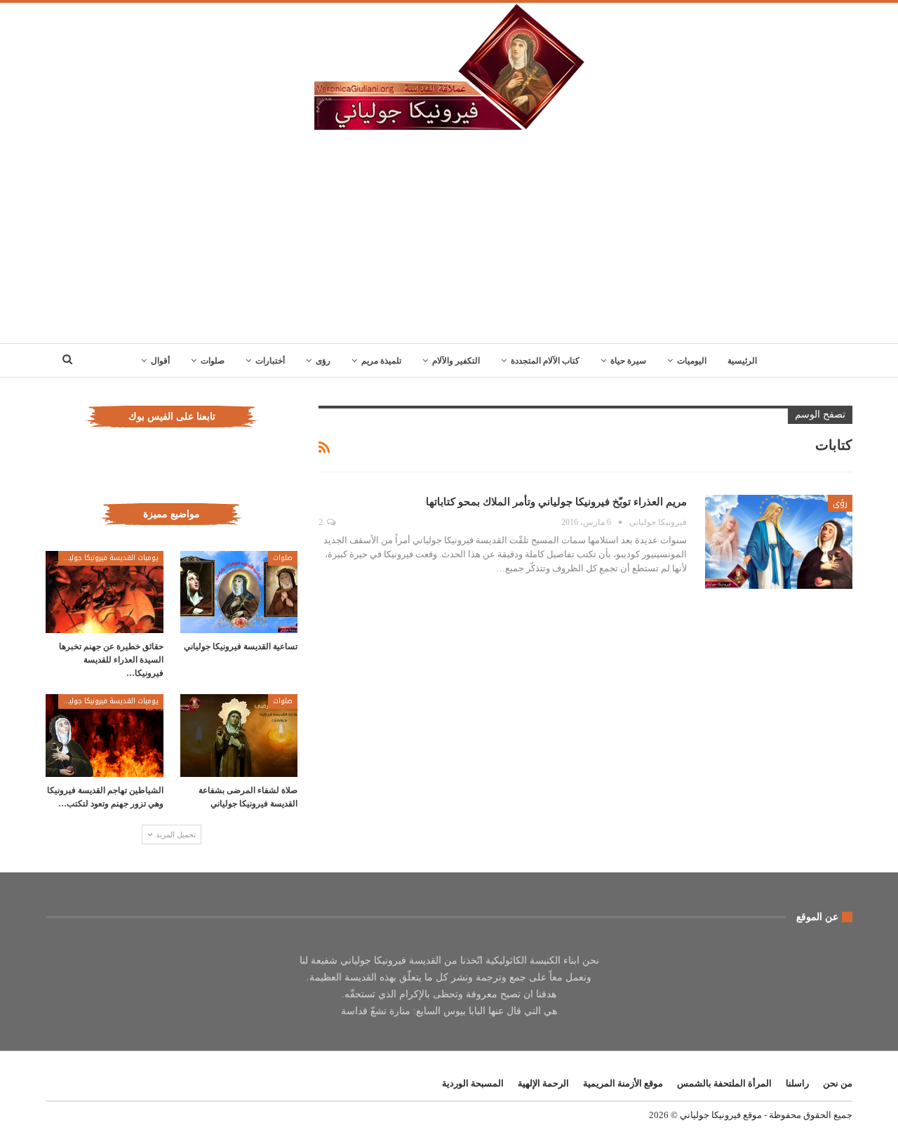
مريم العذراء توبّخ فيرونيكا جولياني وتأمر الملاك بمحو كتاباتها (556, 501)
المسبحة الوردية (473, 1083)
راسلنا (797, 1083)
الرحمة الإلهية (543, 1083)
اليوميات (691, 361)
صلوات (212, 361)
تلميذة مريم (381, 361)
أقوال (160, 361)
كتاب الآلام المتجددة (545, 361)
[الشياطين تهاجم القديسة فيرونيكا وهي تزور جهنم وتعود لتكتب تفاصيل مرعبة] (104, 735)
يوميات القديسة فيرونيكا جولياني (108, 557)
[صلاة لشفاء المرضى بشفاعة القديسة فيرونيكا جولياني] (239, 735)
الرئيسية (742, 361)
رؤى (323, 361)
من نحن (837, 1083)
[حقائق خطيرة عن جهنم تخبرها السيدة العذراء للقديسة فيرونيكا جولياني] (104, 592)
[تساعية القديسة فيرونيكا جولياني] (239, 592)
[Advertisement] (449, 238)
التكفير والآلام (456, 361)
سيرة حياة (628, 361)
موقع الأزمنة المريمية (623, 1083)
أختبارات (270, 361)
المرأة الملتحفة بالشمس (724, 1083)
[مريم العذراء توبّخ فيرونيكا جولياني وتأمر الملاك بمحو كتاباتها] (778, 542)
